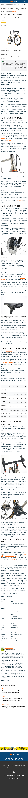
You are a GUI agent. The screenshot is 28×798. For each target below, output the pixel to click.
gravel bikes (19, 200)
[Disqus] (14, 728)
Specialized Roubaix (8, 362)
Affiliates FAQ (15, 11)
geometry (9, 351)
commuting (9, 140)
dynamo (3, 138)
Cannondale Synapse (10, 556)
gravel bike (12, 559)
